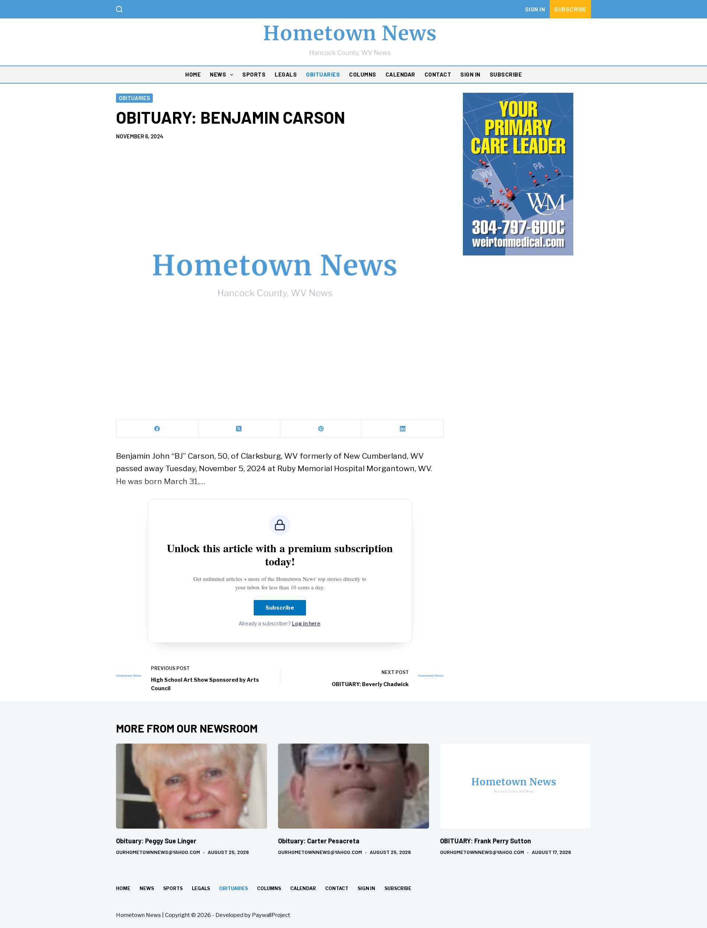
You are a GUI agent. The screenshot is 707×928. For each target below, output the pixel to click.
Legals (286, 74)
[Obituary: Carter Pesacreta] (353, 786)
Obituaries (323, 74)
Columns (362, 74)
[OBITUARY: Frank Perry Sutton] (515, 786)
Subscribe (570, 9)
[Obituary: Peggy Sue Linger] (191, 786)
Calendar (400, 74)
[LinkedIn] (403, 428)
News (218, 74)
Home (193, 74)
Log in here (306, 623)
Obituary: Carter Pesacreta (318, 841)
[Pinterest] (321, 428)
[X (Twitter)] (239, 428)
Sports (253, 74)
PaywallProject (271, 915)
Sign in (535, 9)
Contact (438, 74)
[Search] (119, 9)
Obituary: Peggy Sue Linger (156, 841)
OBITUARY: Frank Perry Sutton (485, 841)
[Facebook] (157, 428)
